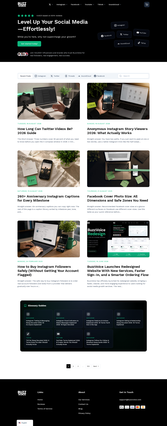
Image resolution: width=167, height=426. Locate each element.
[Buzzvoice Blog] (21, 4)
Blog (80, 409)
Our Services (84, 400)
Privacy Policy (84, 413)
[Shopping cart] (147, 4)
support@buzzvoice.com (130, 400)
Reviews (41, 404)
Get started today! (29, 44)
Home (40, 400)
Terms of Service (44, 409)
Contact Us (83, 404)
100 (88, 366)
